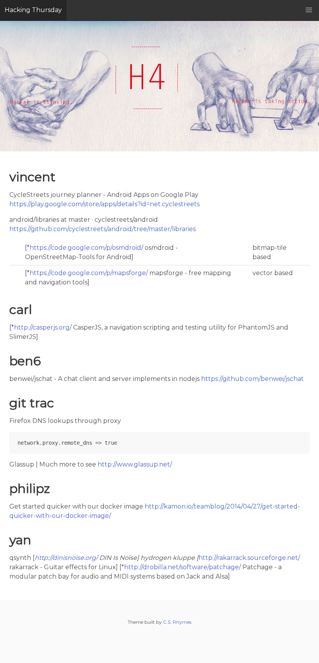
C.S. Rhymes (177, 622)
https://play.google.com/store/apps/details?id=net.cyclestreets (104, 204)
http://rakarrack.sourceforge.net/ (249, 557)
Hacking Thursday (33, 10)
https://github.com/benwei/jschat (252, 378)
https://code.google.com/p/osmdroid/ (86, 247)
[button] (309, 10)
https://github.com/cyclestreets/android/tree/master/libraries (102, 229)
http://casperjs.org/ (43, 327)
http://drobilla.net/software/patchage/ (182, 567)
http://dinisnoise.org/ (66, 557)
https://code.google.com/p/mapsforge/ (89, 273)
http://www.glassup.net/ (135, 464)
